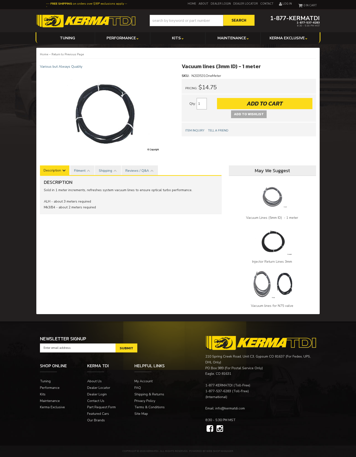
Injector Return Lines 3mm (272, 261)
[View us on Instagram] (220, 428)
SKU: (186, 75)
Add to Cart (265, 103)
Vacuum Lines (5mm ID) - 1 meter (272, 217)
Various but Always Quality (61, 66)
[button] (202, 20)
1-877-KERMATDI (218, 385)
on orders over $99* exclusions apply (87, 4)
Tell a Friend (218, 130)
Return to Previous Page (68, 54)
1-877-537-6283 (218, 391)
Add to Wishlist (249, 114)
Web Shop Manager (219, 451)
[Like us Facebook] (210, 428)
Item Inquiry (194, 130)
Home (44, 54)
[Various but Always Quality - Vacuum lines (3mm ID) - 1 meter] (107, 112)
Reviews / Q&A (137, 170)
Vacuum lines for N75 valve (272, 305)
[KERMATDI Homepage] (85, 20)
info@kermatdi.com (230, 408)
